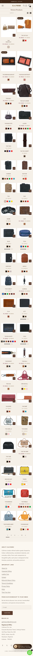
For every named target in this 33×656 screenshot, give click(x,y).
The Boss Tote (8, 123)
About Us (4, 568)
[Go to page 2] (25, 535)
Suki (24, 196)
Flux (8, 311)
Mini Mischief (8, 479)
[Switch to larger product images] (27, 13)
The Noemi (24, 429)
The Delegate (8, 336)
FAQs (3, 589)
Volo (24, 336)
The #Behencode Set (8, 74)
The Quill (8, 98)
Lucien (24, 123)
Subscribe (7, 613)
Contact (4, 577)
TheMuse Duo (8, 41)
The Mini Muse (24, 524)
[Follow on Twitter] (7, 645)
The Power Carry (8, 524)
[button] (29, 6)
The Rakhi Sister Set (24, 74)
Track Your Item (6, 592)
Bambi (8, 219)
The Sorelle (8, 429)
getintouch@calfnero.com (9, 622)
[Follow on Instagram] (11, 645)
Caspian (24, 289)
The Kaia (8, 383)
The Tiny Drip (24, 451)
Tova (24, 241)
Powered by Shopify (23, 651)
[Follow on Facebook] (2, 645)
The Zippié (8, 406)
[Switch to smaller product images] (30, 13)
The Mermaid (8, 501)
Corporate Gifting (7, 571)
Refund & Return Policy (8, 580)
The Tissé (8, 456)
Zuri (24, 219)
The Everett (8, 289)
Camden (8, 173)
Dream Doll (24, 383)
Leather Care (5, 574)
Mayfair (24, 173)
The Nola (24, 361)
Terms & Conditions (7, 583)
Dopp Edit (8, 266)
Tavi (8, 196)
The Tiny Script (24, 151)
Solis (8, 241)
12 (21, 535)
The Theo (8, 146)
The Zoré (24, 406)
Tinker (24, 479)
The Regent (8, 361)
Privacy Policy (6, 586)
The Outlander (24, 101)
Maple (24, 266)
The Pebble (24, 501)
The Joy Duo (24, 35)
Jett (24, 311)
